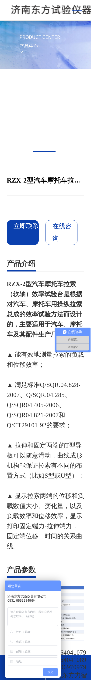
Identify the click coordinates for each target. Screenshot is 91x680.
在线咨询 (61, 232)
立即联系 (26, 225)
